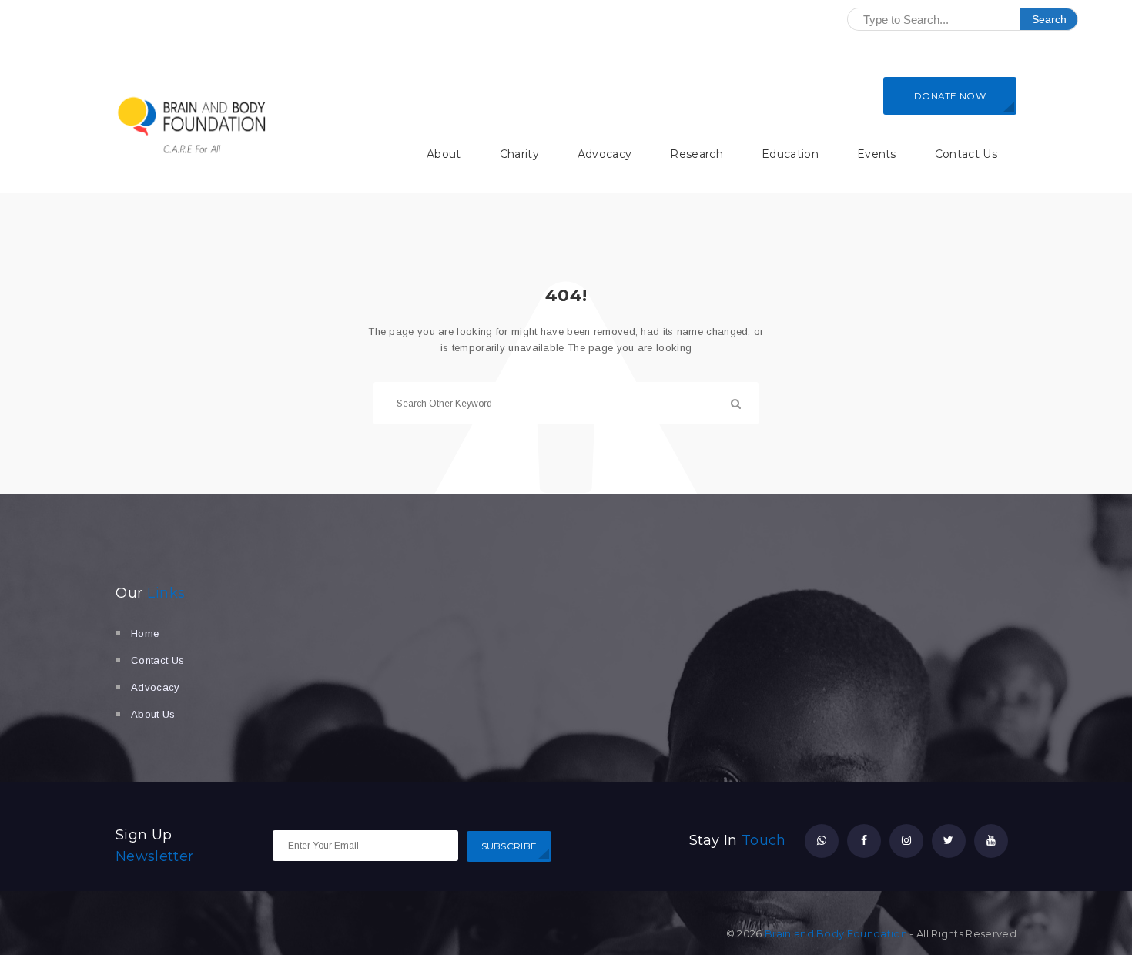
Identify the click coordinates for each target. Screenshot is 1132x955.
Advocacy (605, 154)
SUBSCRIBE (509, 846)
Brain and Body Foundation (836, 933)
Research (696, 154)
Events (876, 154)
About (444, 154)
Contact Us (966, 154)
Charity (519, 154)
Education (790, 154)
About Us (153, 714)
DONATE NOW (950, 96)
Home (145, 633)
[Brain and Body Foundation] (193, 125)
